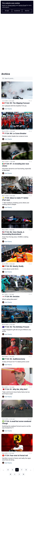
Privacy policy (12, 5)
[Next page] (19, 474)
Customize (17, 10)
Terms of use (22, 5)
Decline (27, 10)
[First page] (10, 474)
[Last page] (23, 474)
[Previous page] (14, 474)
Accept (7, 10)
